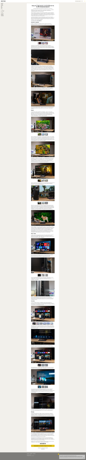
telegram (3, 10)
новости (2, 3)
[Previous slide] (32, 33)
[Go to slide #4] (44, 323)
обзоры (2, 5)
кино (1, 6)
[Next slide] (53, 33)
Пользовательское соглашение (30, 455)
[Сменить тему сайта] (84, 1)
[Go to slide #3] (46, 43)
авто (1, 8)
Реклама (2, 14)
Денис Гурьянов (44, 4)
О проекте (2, 15)
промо (41, 443)
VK (47, 445)
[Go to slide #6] (51, 323)
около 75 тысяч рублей (47, 433)
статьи (2, 4)
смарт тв (43, 443)
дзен (2, 12)
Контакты (2, 13)
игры (1, 7)
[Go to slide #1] (39, 43)
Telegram (45, 445)
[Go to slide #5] (48, 323)
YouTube (50, 445)
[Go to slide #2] (42, 43)
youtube (3, 11)
